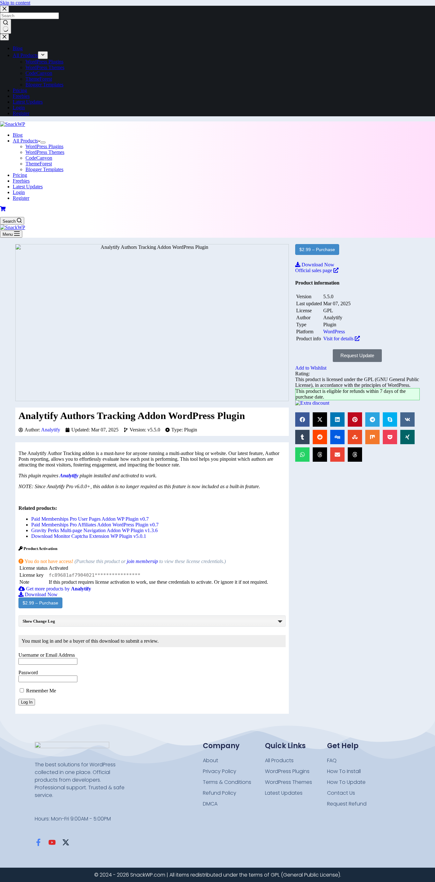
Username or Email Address (46, 655)
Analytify (50, 429)
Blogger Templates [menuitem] (44, 84)
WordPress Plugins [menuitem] (44, 61)
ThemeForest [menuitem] (38, 79)
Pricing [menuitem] (20, 90)
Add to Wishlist (310, 368)
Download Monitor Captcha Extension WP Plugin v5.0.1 (88, 536)
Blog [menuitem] (18, 48)
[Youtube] (52, 842)
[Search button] (5, 26)
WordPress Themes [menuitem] (44, 67)
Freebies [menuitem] (21, 96)
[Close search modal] (4, 9)
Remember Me (40, 690)
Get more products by (58, 588)
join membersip (142, 561)
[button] (302, 419)
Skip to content (15, 2)
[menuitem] (43, 55)
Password (28, 672)
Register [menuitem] (21, 113)
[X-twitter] (65, 842)
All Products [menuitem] (25, 55)
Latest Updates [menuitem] (28, 102)
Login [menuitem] (19, 107)
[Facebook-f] (38, 842)
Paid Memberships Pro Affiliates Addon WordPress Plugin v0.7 (95, 524)
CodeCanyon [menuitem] (38, 73)
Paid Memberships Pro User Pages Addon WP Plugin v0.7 (90, 519)
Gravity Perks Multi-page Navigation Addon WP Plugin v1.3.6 (94, 530)
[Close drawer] (4, 37)
